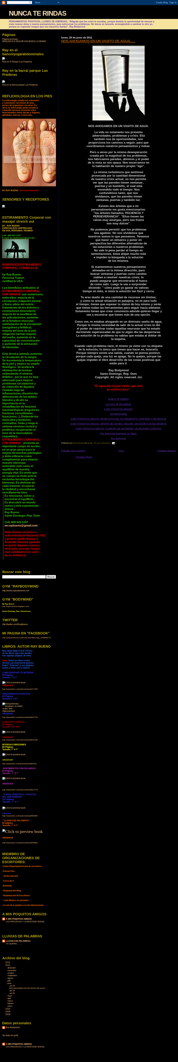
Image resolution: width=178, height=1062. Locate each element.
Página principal (10, 39)
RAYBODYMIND (118, 414)
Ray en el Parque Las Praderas (17, 61)
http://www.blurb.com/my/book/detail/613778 (20, 790)
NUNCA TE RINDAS (37, 13)
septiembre (12, 975)
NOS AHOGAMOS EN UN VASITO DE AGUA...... (98, 41)
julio (9, 981)
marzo (10, 1001)
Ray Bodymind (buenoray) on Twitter (118, 433)
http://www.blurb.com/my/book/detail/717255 (20, 689)
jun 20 (12, 986)
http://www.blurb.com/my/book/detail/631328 (20, 740)
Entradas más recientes (73, 450)
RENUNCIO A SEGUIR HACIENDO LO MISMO (24, 41)
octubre (10, 973)
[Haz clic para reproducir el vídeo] (3, 59)
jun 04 (12, 993)
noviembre (12, 970)
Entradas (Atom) (84, 457)
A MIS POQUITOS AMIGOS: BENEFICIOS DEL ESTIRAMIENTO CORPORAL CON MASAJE (118, 419)
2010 (8, 1009)
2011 (8, 965)
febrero (10, 1003)
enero (10, 1006)
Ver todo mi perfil (10, 1035)
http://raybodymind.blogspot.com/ (15, 606)
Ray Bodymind (118, 438)
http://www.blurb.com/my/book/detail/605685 (20, 816)
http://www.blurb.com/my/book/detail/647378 (20, 717)
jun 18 (12, 991)
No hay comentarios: (102, 443)
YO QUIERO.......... (14, 944)
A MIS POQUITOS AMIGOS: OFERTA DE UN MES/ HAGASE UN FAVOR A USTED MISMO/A (118, 424)
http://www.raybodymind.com (15, 590)
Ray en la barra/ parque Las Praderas (20, 85)
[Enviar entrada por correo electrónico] (113, 443)
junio (9, 983)
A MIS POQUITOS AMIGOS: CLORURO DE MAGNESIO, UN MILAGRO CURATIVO (118, 428)
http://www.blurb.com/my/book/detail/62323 (19, 764)
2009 (8, 1011)
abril (9, 998)
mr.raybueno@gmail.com (21, 525)
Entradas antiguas (166, 450)
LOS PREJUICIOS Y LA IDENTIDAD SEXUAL (25, 922)
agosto (10, 978)
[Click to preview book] (14, 682)
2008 (8, 1014)
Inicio (121, 450)
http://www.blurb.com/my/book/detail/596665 (20, 843)
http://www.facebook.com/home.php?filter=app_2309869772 (26, 638)
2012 (8, 962)
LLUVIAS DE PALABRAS (118, 404)
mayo (10, 996)
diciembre (11, 968)
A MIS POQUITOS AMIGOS (118, 409)
